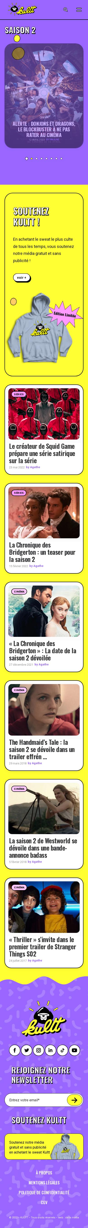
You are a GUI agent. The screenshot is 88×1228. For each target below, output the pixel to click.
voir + (21, 277)
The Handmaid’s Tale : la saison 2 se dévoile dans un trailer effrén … (42, 749)
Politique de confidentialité (44, 1192)
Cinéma (19, 591)
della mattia (72, 1217)
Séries (19, 394)
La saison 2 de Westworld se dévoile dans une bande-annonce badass (43, 848)
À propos (44, 1173)
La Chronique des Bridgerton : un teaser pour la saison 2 (42, 552)
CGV (44, 1202)
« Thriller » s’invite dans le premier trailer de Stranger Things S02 (42, 946)
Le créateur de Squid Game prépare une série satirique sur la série (42, 453)
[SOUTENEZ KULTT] (44, 1135)
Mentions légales (44, 1182)
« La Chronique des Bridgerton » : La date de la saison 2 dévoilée (42, 650)
